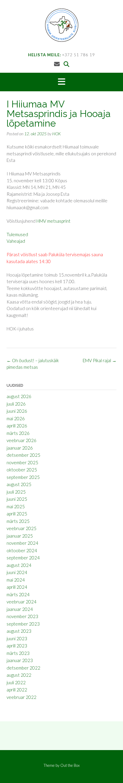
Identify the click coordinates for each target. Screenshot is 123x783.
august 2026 (19, 396)
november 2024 (22, 543)
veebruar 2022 (21, 697)
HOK (56, 133)
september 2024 (23, 557)
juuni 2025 (17, 499)
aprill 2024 (17, 587)
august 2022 (19, 675)
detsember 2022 (23, 667)
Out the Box (70, 765)
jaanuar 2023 (20, 660)
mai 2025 (16, 506)
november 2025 (22, 462)
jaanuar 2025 (20, 535)
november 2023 (22, 616)
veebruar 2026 (21, 440)
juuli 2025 (16, 491)
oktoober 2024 (22, 550)
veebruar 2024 (21, 601)
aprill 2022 (17, 689)
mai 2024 (16, 579)
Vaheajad (16, 241)
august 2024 (19, 565)
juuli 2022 (16, 682)
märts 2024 (18, 594)
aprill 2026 (17, 425)
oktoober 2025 (22, 469)
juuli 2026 (16, 403)
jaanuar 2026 (20, 447)
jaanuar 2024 (20, 609)
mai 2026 (16, 418)
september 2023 (23, 623)
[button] (61, 82)
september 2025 (23, 477)
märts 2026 (18, 433)
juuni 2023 (17, 638)
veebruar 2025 (21, 528)
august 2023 (19, 631)
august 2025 (19, 484)
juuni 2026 (17, 411)
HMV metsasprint (53, 221)
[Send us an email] (57, 63)
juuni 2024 (17, 572)
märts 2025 (18, 521)
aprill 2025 (17, 513)
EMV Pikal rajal (99, 360)
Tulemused (17, 234)
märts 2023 (18, 653)
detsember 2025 (23, 455)
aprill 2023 (17, 645)
